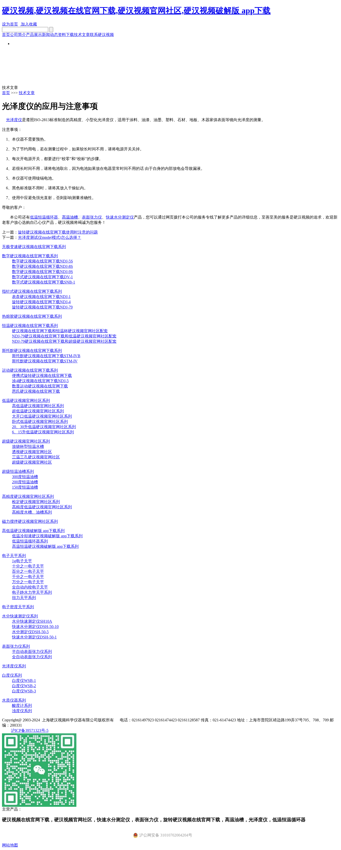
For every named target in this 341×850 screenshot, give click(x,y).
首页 (6, 34)
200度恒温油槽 (25, 482)
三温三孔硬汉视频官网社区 (36, 457)
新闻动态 (50, 34)
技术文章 (82, 34)
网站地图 (10, 845)
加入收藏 (28, 24)
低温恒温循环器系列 (30, 541)
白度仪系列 (12, 675)
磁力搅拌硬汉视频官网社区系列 (30, 521)
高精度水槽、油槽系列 (32, 512)
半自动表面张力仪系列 (32, 651)
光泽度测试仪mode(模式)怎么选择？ (49, 237)
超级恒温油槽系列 (18, 471)
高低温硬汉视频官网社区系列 (38, 406)
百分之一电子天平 (28, 571)
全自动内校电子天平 (30, 587)
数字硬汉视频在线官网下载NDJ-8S (42, 266)
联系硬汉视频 (102, 34)
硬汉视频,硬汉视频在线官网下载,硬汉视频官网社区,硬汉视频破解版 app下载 (136, 10)
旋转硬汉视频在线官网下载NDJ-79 (42, 307)
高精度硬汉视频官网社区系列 (28, 496)
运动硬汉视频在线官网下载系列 (30, 370)
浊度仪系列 (22, 711)
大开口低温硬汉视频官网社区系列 (42, 416)
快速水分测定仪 (120, 217)
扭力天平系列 (24, 597)
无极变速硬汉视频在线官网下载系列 (34, 247)
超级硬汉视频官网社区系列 (26, 441)
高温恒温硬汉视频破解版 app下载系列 (45, 546)
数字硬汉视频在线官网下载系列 (30, 256)
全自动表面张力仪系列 (32, 657)
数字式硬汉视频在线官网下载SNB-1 (43, 282)
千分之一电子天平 (28, 576)
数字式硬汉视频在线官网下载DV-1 (42, 277)
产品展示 (34, 34)
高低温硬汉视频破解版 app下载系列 (33, 531)
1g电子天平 (22, 561)
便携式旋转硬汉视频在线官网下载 (42, 375)
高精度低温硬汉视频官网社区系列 (42, 507)
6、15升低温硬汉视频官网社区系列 (43, 432)
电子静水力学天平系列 (32, 592)
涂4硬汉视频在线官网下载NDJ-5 (40, 381)
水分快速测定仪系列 (20, 616)
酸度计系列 (22, 705)
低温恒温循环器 (44, 217)
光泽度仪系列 (14, 666)
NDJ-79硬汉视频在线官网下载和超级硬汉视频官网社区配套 (64, 341)
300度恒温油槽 (25, 477)
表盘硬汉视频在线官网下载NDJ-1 (41, 296)
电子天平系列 (14, 556)
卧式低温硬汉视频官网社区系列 (40, 421)
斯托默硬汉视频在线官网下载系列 (32, 350)
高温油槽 (70, 217)
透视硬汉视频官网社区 (32, 452)
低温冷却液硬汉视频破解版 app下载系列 (47, 536)
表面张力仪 (92, 217)
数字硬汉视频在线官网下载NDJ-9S (42, 272)
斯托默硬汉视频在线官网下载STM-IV (45, 361)
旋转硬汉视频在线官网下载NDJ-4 (41, 302)
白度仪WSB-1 (24, 680)
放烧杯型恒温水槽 (28, 446)
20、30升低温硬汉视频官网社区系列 (44, 427)
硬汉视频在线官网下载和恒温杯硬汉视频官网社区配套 (60, 331)
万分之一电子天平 (28, 582)
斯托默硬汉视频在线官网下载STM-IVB (46, 356)
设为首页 (10, 24)
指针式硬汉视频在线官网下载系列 (32, 291)
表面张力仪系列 (16, 646)
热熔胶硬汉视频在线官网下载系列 (32, 316)
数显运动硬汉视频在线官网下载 (40, 386)
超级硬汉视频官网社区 (32, 462)
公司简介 (18, 34)
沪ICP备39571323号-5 (29, 730)
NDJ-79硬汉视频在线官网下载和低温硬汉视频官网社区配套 (64, 336)
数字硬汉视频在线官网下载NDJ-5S (42, 261)
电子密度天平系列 (18, 607)
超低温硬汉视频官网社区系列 (38, 411)
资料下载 (66, 34)
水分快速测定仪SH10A (32, 621)
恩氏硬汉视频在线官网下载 (36, 391)
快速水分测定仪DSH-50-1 (34, 637)
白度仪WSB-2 (24, 686)
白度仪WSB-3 (24, 691)
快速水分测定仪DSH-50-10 (35, 626)
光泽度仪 (14, 120)
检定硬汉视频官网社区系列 (36, 502)
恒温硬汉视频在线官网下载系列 (30, 325)
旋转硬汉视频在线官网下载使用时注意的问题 (58, 232)
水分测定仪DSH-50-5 (30, 632)
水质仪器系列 (14, 700)
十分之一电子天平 (28, 566)
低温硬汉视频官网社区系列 (26, 400)
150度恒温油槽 (25, 487)
